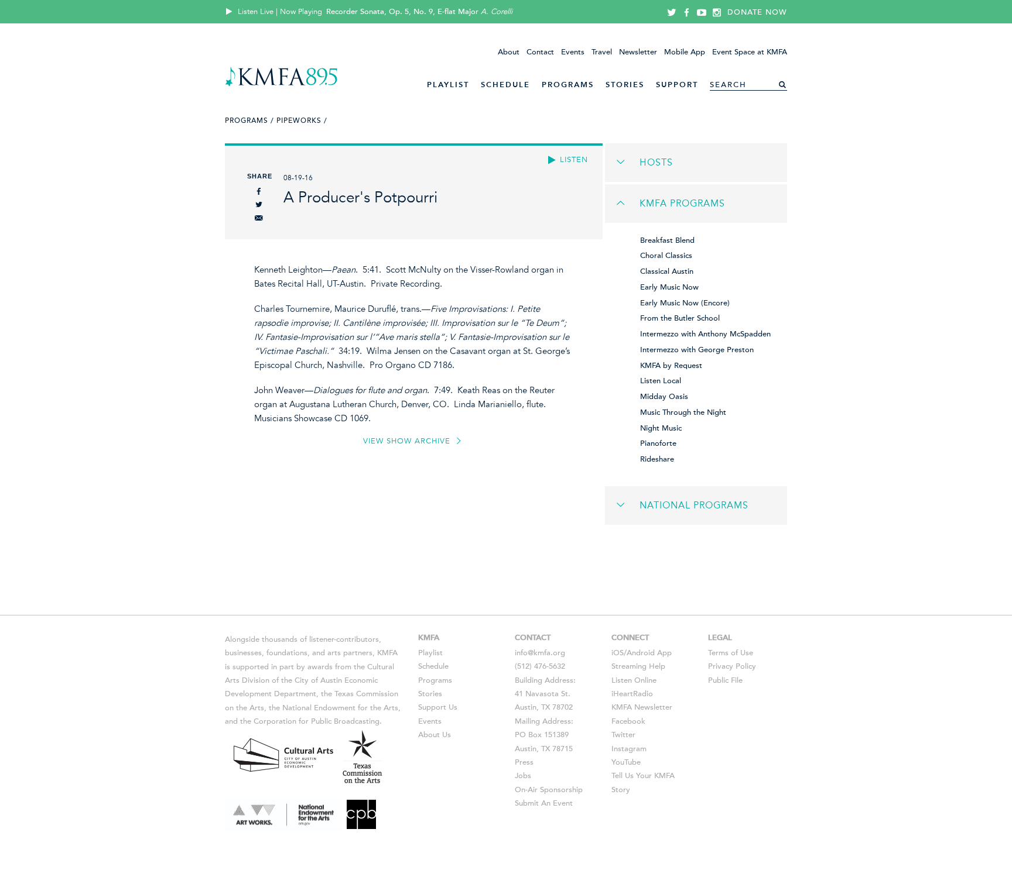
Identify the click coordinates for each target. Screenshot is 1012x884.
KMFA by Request (671, 365)
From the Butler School (680, 318)
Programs (568, 84)
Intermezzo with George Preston (697, 350)
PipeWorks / (301, 120)
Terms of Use (730, 653)
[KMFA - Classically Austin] (281, 84)
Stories (625, 84)
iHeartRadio (632, 694)
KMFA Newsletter (641, 707)
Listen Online (634, 680)
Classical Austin (666, 271)
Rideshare (657, 459)
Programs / (249, 120)
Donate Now (757, 12)
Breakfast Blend (667, 240)
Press (524, 762)
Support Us (437, 707)
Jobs (523, 775)
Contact (540, 52)
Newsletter (638, 52)
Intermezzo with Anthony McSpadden (705, 334)
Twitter (623, 734)
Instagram (629, 749)
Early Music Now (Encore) (685, 303)
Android (641, 653)
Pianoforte (658, 443)
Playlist (448, 84)
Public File (725, 680)
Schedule (505, 84)
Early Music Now (669, 287)
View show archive (408, 441)
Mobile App (684, 52)
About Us (434, 734)
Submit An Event (544, 803)
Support (677, 84)
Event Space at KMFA (749, 52)
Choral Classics (666, 255)
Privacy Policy (732, 666)
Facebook (628, 721)
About (508, 52)
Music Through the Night (683, 412)
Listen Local (660, 381)
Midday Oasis (664, 396)
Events (572, 52)
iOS (617, 653)
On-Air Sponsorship (549, 789)
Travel (602, 52)
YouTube (626, 762)
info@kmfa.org (540, 653)
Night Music (661, 428)
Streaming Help (638, 666)
